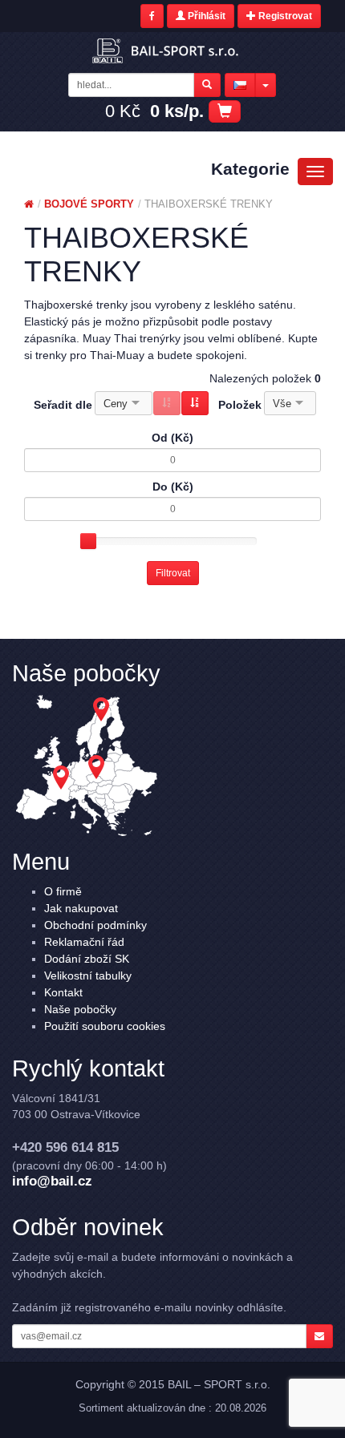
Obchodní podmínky (95, 925)
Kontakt (63, 992)
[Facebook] (152, 16)
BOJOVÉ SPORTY (89, 204)
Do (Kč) (172, 486)
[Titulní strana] (29, 204)
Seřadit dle (63, 404)
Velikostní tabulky (88, 975)
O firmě (63, 891)
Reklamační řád (84, 941)
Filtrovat (173, 573)
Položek (240, 404)
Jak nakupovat (81, 908)
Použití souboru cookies (104, 1026)
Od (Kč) (172, 437)
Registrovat (284, 16)
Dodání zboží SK (86, 958)
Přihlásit (205, 16)
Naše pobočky (80, 1009)
